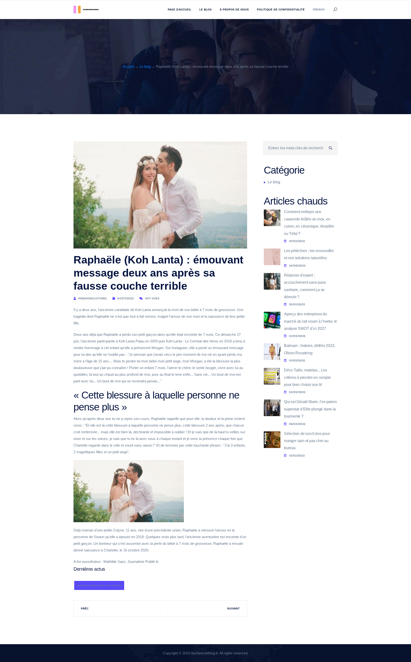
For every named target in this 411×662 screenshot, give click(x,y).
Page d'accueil (179, 9)
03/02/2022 (297, 336)
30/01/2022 (297, 304)
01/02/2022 (297, 241)
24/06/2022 (297, 265)
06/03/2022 (297, 424)
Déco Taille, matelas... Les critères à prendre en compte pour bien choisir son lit (307, 377)
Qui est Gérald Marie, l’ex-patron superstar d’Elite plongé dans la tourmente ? (310, 409)
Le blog (205, 9)
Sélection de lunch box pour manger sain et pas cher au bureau (307, 441)
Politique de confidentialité (281, 9)
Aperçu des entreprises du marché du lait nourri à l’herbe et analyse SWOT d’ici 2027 (310, 321)
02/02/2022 (297, 392)
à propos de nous (234, 9)
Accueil (128, 66)
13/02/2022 (297, 455)
